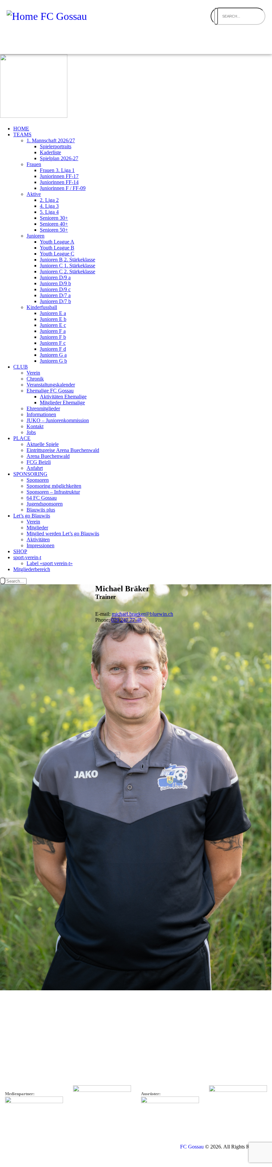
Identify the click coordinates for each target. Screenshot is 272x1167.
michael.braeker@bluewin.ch (142, 614)
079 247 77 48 (126, 620)
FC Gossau (192, 1146)
